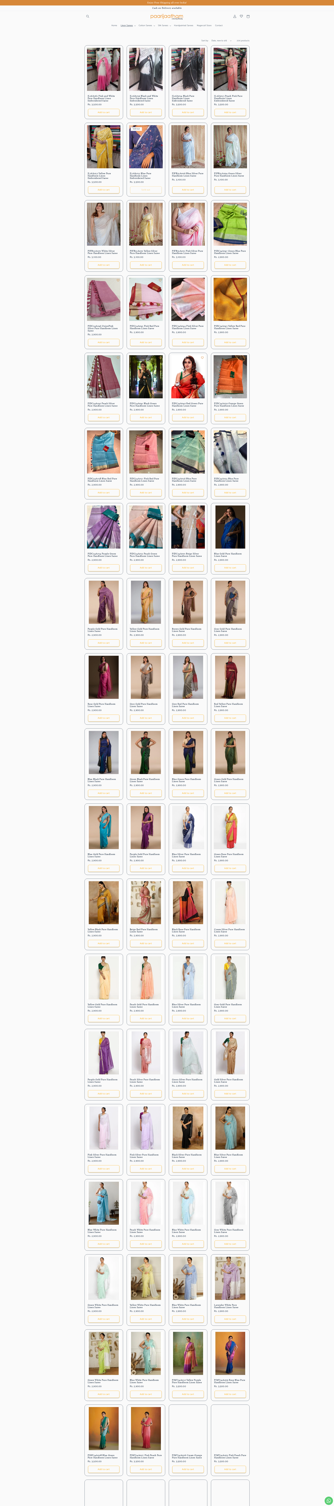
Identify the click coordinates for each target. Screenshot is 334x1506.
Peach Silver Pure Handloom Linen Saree (145, 1080)
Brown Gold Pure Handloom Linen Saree (186, 630)
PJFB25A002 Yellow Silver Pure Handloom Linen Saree (145, 252)
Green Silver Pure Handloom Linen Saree (187, 1080)
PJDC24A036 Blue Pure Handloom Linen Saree (184, 480)
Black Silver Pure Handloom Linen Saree (187, 1156)
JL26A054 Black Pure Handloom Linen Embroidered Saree (183, 98)
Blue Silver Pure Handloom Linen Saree (186, 855)
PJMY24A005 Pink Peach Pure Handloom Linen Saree (230, 1456)
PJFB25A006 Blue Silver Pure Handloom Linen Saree (188, 174)
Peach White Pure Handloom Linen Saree (145, 1231)
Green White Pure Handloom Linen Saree (103, 1306)
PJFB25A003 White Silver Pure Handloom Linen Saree (103, 252)
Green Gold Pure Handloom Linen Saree (228, 780)
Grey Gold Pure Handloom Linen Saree (228, 630)
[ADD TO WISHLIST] (118, 50)
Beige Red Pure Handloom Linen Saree (144, 930)
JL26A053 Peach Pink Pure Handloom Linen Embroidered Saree (228, 98)
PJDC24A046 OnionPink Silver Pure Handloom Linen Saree (103, 328)
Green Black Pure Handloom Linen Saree (145, 780)
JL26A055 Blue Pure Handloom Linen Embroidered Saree (140, 175)
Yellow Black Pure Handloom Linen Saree (103, 930)
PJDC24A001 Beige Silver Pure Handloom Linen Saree (187, 555)
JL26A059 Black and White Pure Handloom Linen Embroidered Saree (144, 98)
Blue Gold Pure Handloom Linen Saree (228, 555)
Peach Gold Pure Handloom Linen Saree (144, 1005)
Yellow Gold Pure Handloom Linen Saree (144, 630)
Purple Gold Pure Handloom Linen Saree (103, 630)
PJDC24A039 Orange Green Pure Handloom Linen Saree (229, 404)
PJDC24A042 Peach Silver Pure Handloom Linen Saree (103, 404)
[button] (88, 16)
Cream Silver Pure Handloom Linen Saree (229, 930)
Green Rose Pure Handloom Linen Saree (228, 855)
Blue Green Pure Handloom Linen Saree (186, 780)
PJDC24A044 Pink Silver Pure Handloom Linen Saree (188, 327)
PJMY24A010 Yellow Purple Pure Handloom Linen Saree (187, 1381)
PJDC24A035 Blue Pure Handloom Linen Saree (226, 480)
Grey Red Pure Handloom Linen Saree (185, 705)
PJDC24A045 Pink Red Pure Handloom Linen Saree (144, 327)
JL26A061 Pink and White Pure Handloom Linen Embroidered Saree (101, 98)
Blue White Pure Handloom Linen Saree (102, 1231)
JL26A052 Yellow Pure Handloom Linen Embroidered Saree (99, 175)
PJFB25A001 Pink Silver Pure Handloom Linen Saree (187, 252)
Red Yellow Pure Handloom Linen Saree (228, 705)
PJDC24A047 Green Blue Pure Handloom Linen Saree (230, 252)
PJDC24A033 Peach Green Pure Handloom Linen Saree (145, 555)
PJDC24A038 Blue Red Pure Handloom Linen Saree (102, 480)
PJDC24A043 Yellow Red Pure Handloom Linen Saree (229, 327)
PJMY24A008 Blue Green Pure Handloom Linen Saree (103, 1456)
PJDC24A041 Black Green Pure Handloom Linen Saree (145, 404)
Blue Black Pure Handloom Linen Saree (102, 780)
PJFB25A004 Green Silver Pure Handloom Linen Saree (229, 174)
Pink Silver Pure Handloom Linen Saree (102, 1156)
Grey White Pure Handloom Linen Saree (228, 1231)
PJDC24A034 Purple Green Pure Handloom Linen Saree (103, 555)
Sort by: (204, 40)
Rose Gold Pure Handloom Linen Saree (102, 705)
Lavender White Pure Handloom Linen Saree (226, 1306)
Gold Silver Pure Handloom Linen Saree (228, 1080)
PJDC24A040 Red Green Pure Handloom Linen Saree (187, 404)
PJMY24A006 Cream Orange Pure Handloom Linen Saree (187, 1456)
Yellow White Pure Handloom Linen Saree (145, 1306)
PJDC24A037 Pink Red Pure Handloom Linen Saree (144, 480)
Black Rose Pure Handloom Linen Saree (186, 930)
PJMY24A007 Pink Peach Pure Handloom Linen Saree (146, 1456)
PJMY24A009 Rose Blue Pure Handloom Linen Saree (229, 1381)
